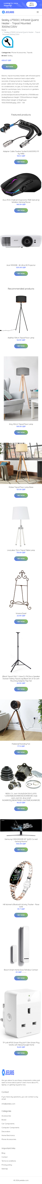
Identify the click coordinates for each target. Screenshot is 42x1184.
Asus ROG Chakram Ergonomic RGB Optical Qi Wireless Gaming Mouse (21, 201)
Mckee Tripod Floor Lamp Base (21, 487)
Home (4, 30)
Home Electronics (8, 1135)
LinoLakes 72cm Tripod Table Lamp (21, 550)
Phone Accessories (18, 53)
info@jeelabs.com (8, 1104)
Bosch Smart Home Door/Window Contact (21, 970)
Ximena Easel (21, 613)
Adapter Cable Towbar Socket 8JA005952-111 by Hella (21, 152)
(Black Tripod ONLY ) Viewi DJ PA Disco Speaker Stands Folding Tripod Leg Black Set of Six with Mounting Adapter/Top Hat (21, 678)
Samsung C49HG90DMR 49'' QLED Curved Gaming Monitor (21, 840)
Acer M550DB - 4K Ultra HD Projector (21, 265)
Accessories (6, 1116)
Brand (4, 1120)
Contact (5, 1157)
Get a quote (31, 4)
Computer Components (10, 1128)
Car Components (8, 1124)
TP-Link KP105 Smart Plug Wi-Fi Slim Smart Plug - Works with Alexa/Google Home (21, 1044)
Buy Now (9, 67)
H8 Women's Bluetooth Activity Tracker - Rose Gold (21, 905)
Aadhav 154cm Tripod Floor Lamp (21, 338)
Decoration (6, 1131)
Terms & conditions (9, 1161)
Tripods (29, 53)
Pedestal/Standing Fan (21, 744)
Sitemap (5, 1169)
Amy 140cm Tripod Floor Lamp (21, 424)
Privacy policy (7, 1165)
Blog (3, 1153)
